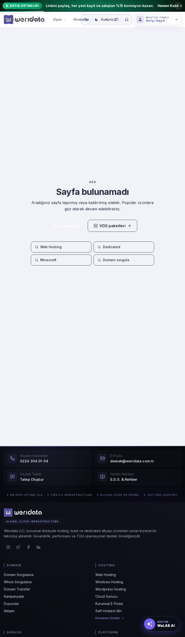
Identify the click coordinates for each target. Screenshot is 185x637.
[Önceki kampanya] (6, 5)
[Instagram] (8, 547)
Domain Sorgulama (18, 575)
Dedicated (111, 247)
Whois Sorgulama (18, 582)
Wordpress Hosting (110, 589)
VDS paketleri (112, 225)
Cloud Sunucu (106, 596)
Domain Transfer (17, 589)
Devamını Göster (107, 618)
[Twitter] (18, 547)
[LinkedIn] (38, 547)
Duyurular (11, 604)
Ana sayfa (69, 225)
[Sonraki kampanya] (178, 5)
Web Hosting (51, 247)
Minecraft (48, 260)
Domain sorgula (116, 260)
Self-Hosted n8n (108, 611)
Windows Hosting (109, 582)
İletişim (9, 611)
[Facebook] (28, 547)
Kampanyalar (14, 596)
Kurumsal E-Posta (109, 604)
